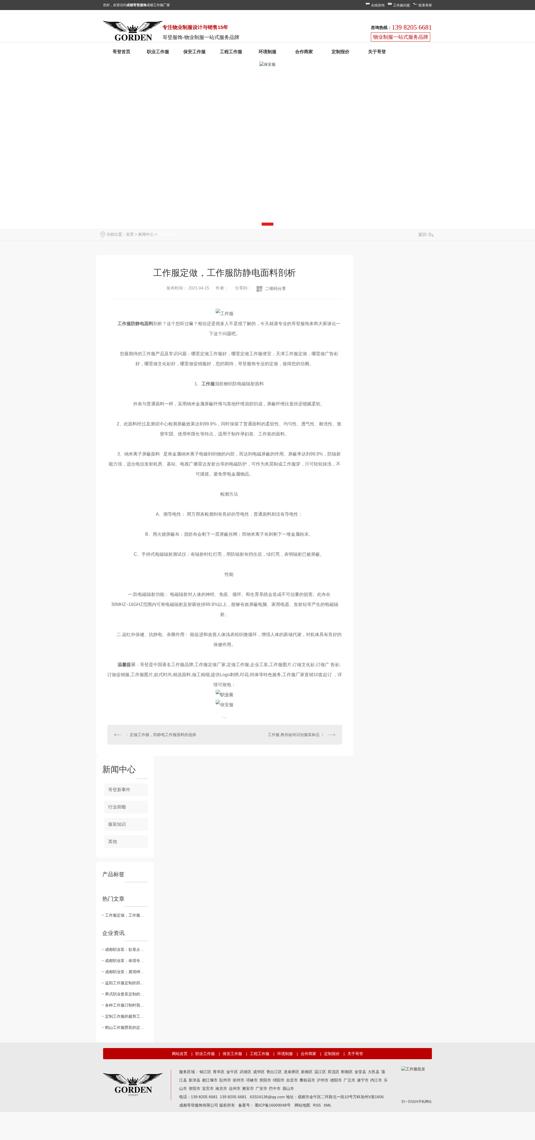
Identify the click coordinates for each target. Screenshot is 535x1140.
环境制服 (267, 51)
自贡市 (292, 1080)
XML (328, 1105)
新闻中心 (146, 234)
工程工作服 (231, 51)
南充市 (221, 1088)
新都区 (307, 1072)
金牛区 (232, 1072)
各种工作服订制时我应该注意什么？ (126, 1005)
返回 (422, 234)
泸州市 (323, 1080)
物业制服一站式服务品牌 (400, 37)
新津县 (194, 1080)
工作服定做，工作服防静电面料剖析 (126, 915)
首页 (130, 234)
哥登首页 (121, 51)
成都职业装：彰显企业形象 (126, 949)
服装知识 (117, 824)
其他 (112, 841)
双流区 (333, 1072)
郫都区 (347, 1072)
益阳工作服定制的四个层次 (126, 983)
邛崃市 (252, 1080)
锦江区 (205, 1072)
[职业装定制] (132, 32)
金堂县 (360, 1072)
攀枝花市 (307, 1080)
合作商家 (304, 51)
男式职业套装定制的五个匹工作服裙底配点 (126, 994)
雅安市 (248, 1088)
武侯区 (245, 1072)
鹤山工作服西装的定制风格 (126, 1027)
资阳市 (194, 1088)
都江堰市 (210, 1080)
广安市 (261, 1088)
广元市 (349, 1080)
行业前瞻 (117, 807)
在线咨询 (378, 5)
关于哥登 (377, 51)
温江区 (320, 1072)
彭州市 (225, 1080)
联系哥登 (425, 5)
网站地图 (302, 1105)
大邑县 (374, 1072)
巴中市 (275, 1088)
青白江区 (274, 1072)
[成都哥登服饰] (132, 1084)
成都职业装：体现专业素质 (126, 960)
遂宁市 (363, 1080)
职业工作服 (158, 51)
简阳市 (265, 1080)
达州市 (234, 1088)
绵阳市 (278, 1080)
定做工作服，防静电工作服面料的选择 (163, 734)
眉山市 (288, 1088)
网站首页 (180, 1053)
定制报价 (340, 51)
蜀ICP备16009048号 (273, 1105)
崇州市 (238, 1080)
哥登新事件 (168, 234)
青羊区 (219, 1072)
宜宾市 (208, 1088)
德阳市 (336, 1080)
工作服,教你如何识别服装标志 (294, 734)
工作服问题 (401, 5)
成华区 (259, 1072)
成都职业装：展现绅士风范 (126, 972)
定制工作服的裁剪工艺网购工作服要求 (126, 1016)
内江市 (376, 1080)
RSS (317, 1105)
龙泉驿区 (291, 1072)
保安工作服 (194, 51)
